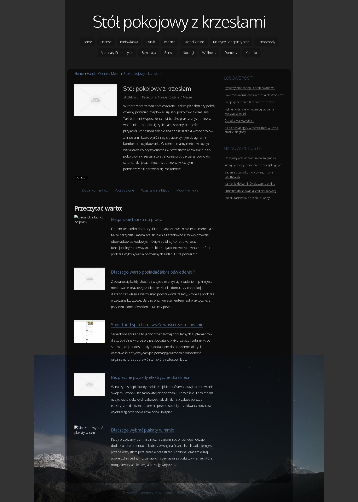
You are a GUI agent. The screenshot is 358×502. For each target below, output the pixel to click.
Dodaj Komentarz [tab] (95, 190)
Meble (115, 74)
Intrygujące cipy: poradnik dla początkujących (253, 165)
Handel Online (97, 74)
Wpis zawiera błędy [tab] (155, 190)
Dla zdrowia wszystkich (239, 120)
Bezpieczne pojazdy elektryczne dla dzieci (150, 377)
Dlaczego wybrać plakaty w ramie (142, 430)
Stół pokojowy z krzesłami (179, 21)
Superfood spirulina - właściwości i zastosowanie (157, 324)
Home (79, 74)
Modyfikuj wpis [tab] (187, 190)
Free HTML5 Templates (202, 493)
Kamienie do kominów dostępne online (250, 183)
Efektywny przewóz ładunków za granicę (250, 158)
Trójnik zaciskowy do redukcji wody (247, 198)
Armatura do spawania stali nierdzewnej (250, 191)
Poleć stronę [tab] (124, 190)
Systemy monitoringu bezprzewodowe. (250, 88)
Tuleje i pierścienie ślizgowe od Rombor (250, 102)
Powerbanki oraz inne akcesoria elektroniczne (254, 95)
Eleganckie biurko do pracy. (136, 219)
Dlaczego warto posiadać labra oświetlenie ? (153, 272)
